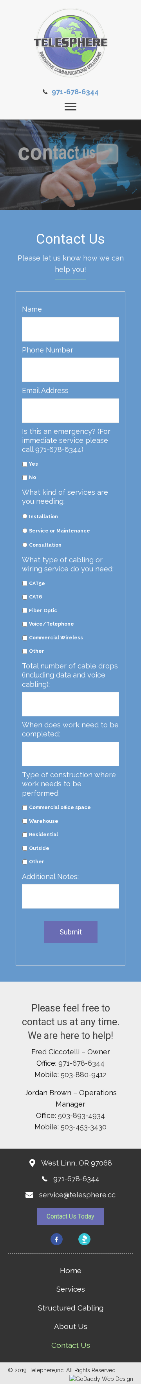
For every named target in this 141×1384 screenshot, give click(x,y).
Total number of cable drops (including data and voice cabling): (70, 675)
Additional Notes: (50, 876)
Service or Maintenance (59, 531)
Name (32, 309)
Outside (39, 848)
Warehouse (43, 821)
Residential (43, 834)
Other (36, 651)
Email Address (45, 390)
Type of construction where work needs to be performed (69, 784)
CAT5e (37, 583)
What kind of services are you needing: (65, 496)
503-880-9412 (84, 1074)
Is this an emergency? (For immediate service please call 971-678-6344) (66, 440)
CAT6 (35, 597)
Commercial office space (60, 807)
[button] (70, 1216)
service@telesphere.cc (77, 1195)
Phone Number (47, 350)
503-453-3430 (84, 1127)
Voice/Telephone (51, 624)
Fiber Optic (43, 610)
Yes (33, 464)
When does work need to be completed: (70, 729)
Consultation (45, 545)
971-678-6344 (75, 92)
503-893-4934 (81, 1115)
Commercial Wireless (56, 638)
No (32, 477)
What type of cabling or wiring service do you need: (68, 564)
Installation (43, 516)
